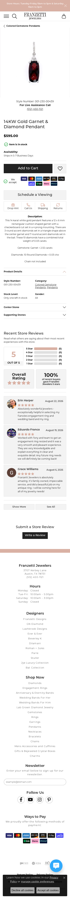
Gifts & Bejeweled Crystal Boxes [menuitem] (35, 751)
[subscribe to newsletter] (61, 782)
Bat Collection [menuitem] (35, 668)
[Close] (65, 5)
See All (51, 507)
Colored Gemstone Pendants (23, 25)
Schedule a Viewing (35, 195)
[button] (14, 16)
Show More (19, 507)
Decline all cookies (22, 890)
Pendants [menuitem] (35, 727)
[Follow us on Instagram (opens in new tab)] (39, 799)
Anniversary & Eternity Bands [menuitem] (35, 693)
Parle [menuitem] (35, 653)
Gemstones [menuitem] (35, 712)
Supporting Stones (15, 314)
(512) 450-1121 (35, 109)
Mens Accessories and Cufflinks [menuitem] (35, 746)
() (60, 348)
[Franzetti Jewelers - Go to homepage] (35, 16)
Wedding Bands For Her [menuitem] (35, 698)
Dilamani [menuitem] (35, 644)
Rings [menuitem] (35, 717)
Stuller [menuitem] (35, 658)
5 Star (29, 348)
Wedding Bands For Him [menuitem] (35, 703)
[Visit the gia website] (36, 863)
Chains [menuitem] (35, 742)
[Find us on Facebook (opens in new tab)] (21, 799)
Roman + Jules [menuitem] (35, 648)
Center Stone (11, 307)
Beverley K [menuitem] (35, 639)
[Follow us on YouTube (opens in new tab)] (30, 799)
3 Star (29, 356)
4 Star (29, 352)
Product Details (13, 271)
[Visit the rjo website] (47, 863)
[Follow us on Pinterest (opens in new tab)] (49, 799)
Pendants (52, 287)
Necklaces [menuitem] (35, 732)
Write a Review (35, 535)
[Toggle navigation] (4, 16)
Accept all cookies (48, 890)
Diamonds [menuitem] (35, 683)
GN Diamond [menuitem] (35, 624)
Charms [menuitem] (35, 756)
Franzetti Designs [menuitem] (34, 619)
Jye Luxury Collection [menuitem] (35, 663)
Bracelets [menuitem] (35, 737)
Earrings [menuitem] (35, 722)
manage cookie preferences (37, 881)
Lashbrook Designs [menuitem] (35, 629)
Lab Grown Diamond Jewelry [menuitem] (35, 708)
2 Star (29, 359)
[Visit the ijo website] (24, 863)
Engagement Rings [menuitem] (35, 688)
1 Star (30, 363)
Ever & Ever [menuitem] (35, 634)
